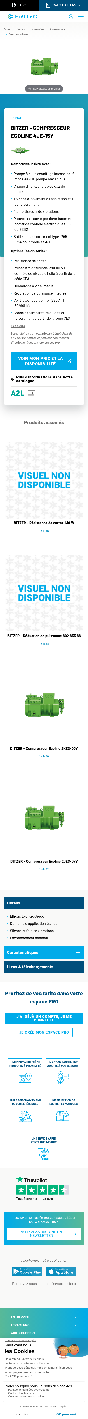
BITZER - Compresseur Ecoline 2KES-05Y (44, 748)
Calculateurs (64, 5)
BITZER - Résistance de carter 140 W (44, 523)
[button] (71, 16)
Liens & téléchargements (30, 966)
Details (13, 902)
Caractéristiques (22, 952)
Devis (23, 5)
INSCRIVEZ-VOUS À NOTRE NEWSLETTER (41, 1234)
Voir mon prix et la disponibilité (40, 361)
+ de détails (18, 326)
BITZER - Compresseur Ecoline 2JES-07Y (44, 861)
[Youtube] (50, 1293)
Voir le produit (46, 537)
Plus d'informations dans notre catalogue (44, 379)
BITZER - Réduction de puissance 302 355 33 (44, 636)
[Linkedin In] (37, 1293)
